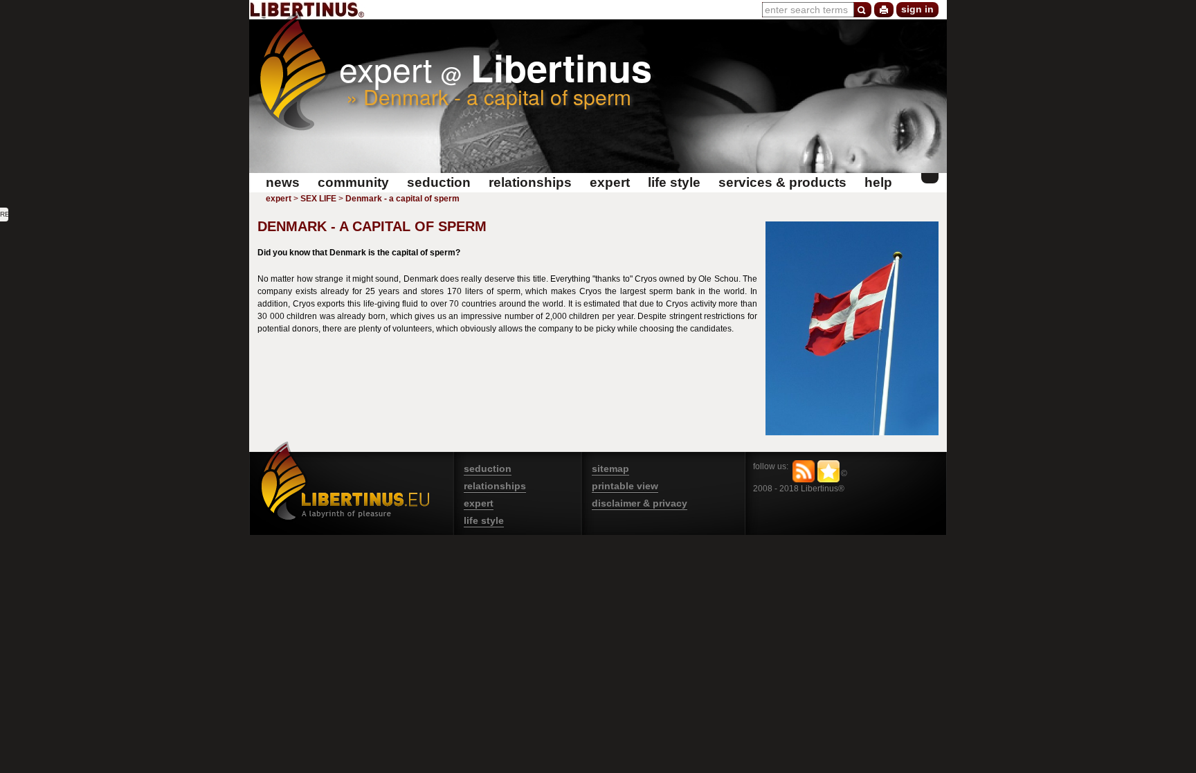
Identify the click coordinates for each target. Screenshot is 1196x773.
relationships (495, 485)
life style (484, 520)
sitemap (610, 468)
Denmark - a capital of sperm (402, 198)
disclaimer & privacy (639, 503)
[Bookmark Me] (828, 471)
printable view (625, 485)
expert (278, 198)
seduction (487, 468)
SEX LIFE (318, 198)
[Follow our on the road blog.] (803, 471)
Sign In (917, 9)
